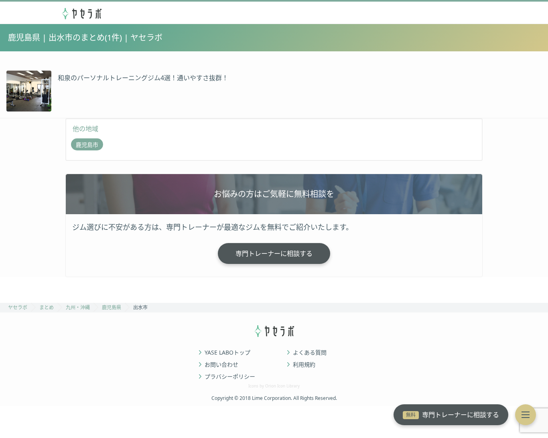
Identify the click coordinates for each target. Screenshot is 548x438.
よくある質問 (310, 352)
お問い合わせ (221, 364)
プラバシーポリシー (230, 376)
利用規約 (304, 364)
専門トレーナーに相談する (452, 414)
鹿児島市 (87, 144)
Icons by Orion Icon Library (274, 386)
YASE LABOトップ (227, 352)
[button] (525, 414)
